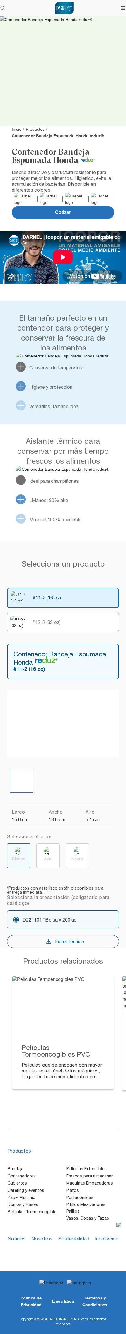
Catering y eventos (26, 1190)
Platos (72, 1190)
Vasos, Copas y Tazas (87, 1218)
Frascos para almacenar (89, 1176)
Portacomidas (79, 1197)
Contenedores (22, 1176)
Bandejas (17, 1168)
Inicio (16, 129)
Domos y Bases (23, 1204)
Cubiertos (17, 1183)
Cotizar (63, 212)
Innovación (106, 1239)
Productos (35, 129)
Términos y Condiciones (94, 1301)
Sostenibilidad (73, 1239)
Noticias (17, 1239)
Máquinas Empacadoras (89, 1183)
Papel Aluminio (21, 1197)
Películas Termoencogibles (33, 1211)
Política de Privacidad (31, 1301)
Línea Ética (63, 1301)
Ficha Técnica (69, 941)
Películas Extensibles (86, 1168)
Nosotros (41, 1239)
